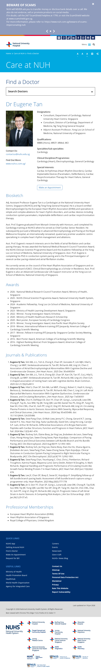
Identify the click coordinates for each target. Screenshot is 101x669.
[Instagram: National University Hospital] (83, 38)
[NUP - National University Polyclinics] (83, 632)
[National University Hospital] (18, 44)
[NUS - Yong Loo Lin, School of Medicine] (61, 657)
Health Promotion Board (16, 575)
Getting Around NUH (15, 547)
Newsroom (57, 551)
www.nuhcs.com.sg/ (16, 163)
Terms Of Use (58, 573)
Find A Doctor (12, 551)
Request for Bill (12, 558)
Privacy (55, 584)
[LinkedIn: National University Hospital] (73, 38)
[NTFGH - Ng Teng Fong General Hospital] (61, 624)
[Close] (93, 4)
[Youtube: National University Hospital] (88, 38)
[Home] (38, 624)
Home (8, 53)
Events (55, 547)
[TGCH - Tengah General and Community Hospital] (38, 632)
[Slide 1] (50, 31)
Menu (84, 44)
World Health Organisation (17, 582)
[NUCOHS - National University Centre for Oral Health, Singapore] (38, 648)
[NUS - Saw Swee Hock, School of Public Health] (38, 665)
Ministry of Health (14, 571)
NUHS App (10, 543)
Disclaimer (57, 581)
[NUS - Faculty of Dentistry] (83, 657)
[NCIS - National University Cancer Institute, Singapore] (61, 640)
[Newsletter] (59, 38)
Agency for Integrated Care (18, 586)
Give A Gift (56, 554)
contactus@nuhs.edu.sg (18, 154)
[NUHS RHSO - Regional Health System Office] (38, 657)
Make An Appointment (16, 554)
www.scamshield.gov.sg (20, 18)
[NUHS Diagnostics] (61, 648)
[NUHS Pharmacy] (83, 648)
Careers (55, 543)
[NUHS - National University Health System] (15, 628)
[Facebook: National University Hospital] (78, 38)
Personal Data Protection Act (65, 577)
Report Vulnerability (61, 592)
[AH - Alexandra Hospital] (83, 624)
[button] (92, 55)
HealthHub (10, 579)
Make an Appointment (50, 187)
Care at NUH (19, 53)
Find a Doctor (33, 53)
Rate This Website (60, 588)
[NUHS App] (64, 38)
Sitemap (56, 570)
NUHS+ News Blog (60, 558)
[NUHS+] (93, 38)
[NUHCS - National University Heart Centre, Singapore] (83, 640)
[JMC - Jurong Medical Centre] (38, 640)
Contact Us (57, 566)
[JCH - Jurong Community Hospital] (61, 632)
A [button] (77, 54)
